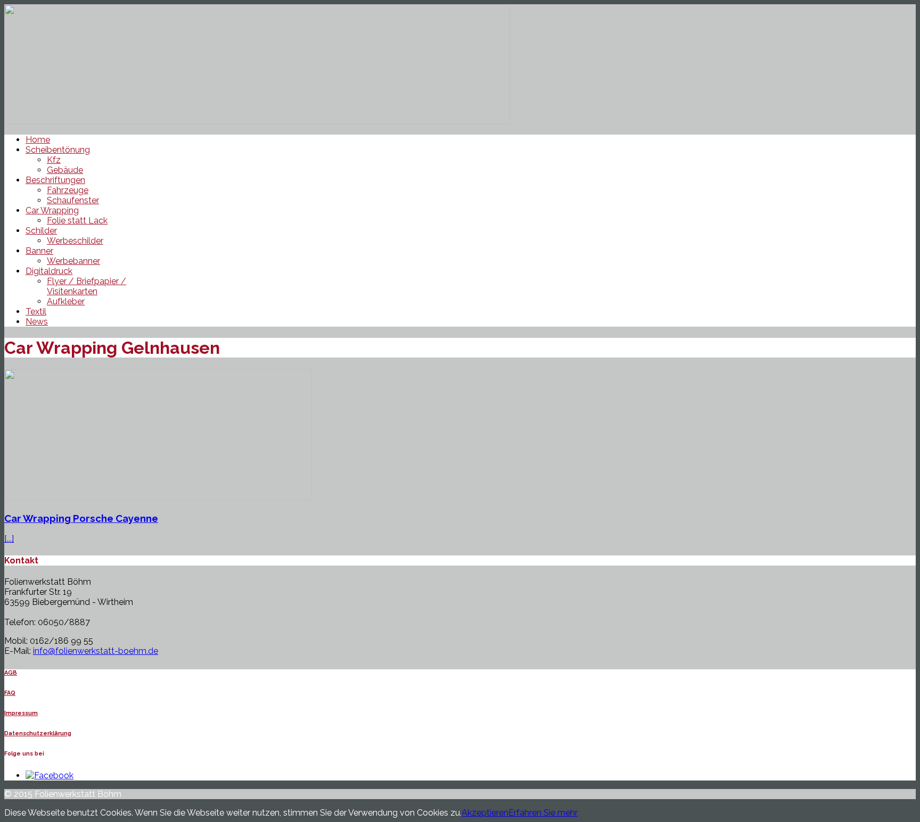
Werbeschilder (75, 241)
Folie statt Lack (77, 220)
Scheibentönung (58, 150)
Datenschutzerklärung (37, 733)
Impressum (21, 713)
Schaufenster (73, 200)
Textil (36, 311)
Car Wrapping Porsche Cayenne (81, 518)
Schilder (41, 231)
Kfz (54, 160)
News (37, 322)
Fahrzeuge (67, 190)
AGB (10, 672)
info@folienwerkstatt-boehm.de (95, 651)
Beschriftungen (55, 180)
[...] (9, 539)
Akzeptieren (485, 813)
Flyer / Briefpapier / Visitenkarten (86, 286)
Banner (39, 251)
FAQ (9, 693)
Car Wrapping (52, 210)
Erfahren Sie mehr (543, 813)
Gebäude (65, 170)
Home (38, 140)
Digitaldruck (49, 271)
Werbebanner (73, 261)
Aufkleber (66, 301)
